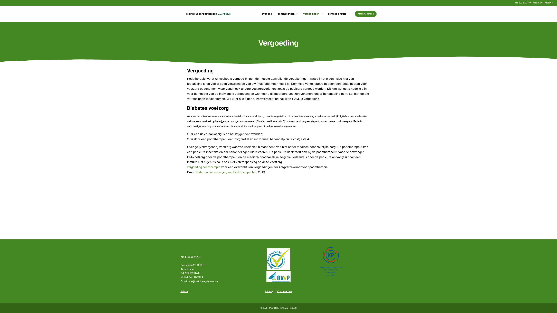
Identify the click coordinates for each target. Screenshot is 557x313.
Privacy (269, 291)
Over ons (267, 13)
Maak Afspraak (366, 13)
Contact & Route (337, 13)
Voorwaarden (284, 291)
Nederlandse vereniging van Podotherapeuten (225, 172)
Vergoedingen (311, 13)
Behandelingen (286, 13)
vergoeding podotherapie (203, 167)
